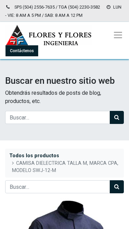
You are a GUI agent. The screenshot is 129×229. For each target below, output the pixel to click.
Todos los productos (34, 156)
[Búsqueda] (117, 117)
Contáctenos (22, 50)
